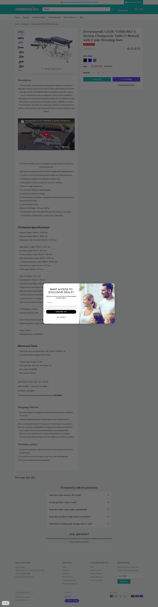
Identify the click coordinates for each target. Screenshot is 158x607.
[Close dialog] (113, 285)
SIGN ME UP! (61, 312)
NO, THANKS (61, 317)
